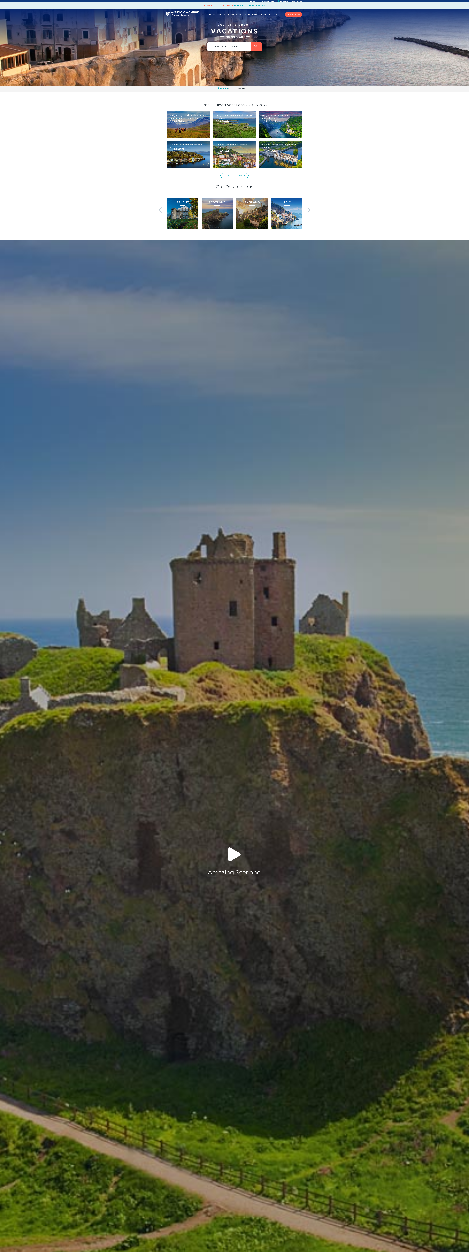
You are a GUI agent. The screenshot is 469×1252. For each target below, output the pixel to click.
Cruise (262, 14)
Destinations (214, 14)
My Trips (284, 1)
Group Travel (250, 14)
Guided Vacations (232, 14)
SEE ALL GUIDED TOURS (234, 176)
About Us (272, 14)
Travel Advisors (266, 1)
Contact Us (297, 1)
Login (252, 1)
